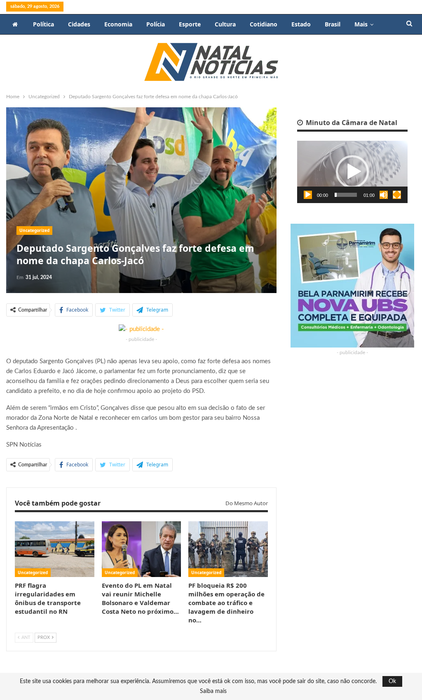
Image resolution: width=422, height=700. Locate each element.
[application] (352, 172)
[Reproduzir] (308, 195)
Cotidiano (263, 24)
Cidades (79, 24)
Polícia (155, 24)
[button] (352, 171)
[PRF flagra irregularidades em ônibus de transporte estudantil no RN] (54, 549)
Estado (301, 24)
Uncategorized (34, 230)
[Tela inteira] (397, 195)
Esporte (190, 24)
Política (43, 24)
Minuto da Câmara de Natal (350, 122)
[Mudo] (384, 195)
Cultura (225, 24)
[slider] (346, 195)
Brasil (332, 24)
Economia (118, 24)
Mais (361, 24)
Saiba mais (213, 691)
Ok (392, 681)
